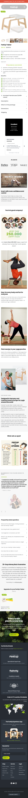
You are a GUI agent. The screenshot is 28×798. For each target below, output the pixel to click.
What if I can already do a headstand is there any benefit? (12, 537)
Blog (12, 770)
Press (12, 773)
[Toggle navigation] (3, 7)
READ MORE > (14, 634)
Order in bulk (5, 773)
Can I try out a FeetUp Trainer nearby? (10, 547)
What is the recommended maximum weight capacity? (12, 542)
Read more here (18, 648)
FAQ (11, 775)
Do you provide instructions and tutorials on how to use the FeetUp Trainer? (12, 555)
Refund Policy (22, 774)
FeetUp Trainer (5, 766)
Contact (12, 777)
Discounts (13, 768)
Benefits (3, 76)
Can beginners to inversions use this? (10, 533)
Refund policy (18, 582)
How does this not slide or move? (9, 551)
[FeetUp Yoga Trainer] (14, 7)
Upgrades (4, 770)
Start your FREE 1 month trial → (14, 740)
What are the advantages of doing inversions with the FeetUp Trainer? (12, 524)
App (3, 775)
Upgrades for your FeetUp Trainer (14, 589)
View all (14, 591)
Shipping (4, 112)
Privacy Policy (22, 770)
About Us (13, 766)
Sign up (6, 757)
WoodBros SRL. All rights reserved (17, 791)
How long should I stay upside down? (10, 529)
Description (4, 101)
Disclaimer (21, 772)
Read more (9, 149)
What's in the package (8, 105)
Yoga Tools (4, 768)
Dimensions (4, 108)
